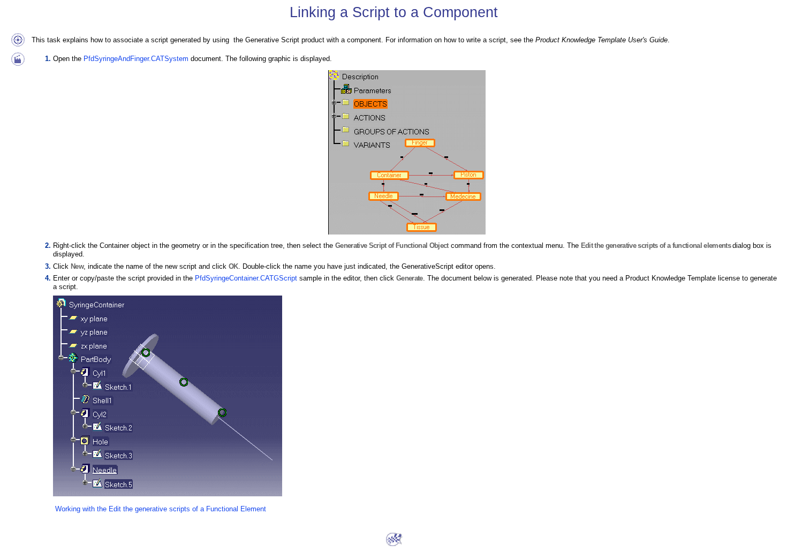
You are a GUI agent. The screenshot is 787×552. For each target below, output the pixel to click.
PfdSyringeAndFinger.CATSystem (136, 59)
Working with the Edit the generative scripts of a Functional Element (160, 509)
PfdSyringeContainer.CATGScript (246, 278)
